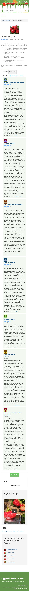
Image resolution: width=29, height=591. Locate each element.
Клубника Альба (10, 559)
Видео (14, 71)
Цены (10, 71)
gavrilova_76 (17, 405)
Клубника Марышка (11, 555)
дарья (16, 469)
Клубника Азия (10, 552)
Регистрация (24, 1)
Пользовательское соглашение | (10, 587)
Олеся (16, 347)
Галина (16, 311)
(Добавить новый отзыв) (16, 76)
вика (16, 135)
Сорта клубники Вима (18, 531)
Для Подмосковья (7, 531)
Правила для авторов (22, 588)
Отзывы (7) (5, 71)
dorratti (16, 254)
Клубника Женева (11, 562)
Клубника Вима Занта (12, 549)
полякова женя (18, 196)
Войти (20, 1)
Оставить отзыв (14, 474)
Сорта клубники (6, 20)
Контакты (20, 587)
